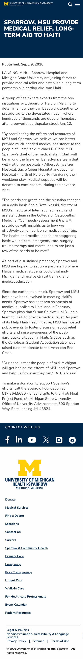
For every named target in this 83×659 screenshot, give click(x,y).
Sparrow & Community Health (26, 548)
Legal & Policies (17, 630)
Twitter (46, 440)
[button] (70, 5)
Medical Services (16, 508)
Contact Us (13, 532)
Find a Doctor (14, 516)
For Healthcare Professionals (25, 597)
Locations (12, 524)
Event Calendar (16, 605)
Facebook (7, 440)
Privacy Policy (16, 641)
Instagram (59, 440)
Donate (10, 499)
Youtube (32, 440)
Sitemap (38, 641)
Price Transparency (18, 572)
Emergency (13, 564)
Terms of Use (60, 641)
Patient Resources (18, 613)
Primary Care (14, 556)
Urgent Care (13, 580)
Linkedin (19, 440)
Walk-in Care (14, 588)
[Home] (28, 5)
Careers (10, 540)
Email (72, 440)
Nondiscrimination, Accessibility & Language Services (37, 636)
